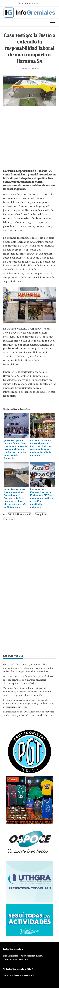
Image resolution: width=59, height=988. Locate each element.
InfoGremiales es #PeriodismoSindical (23, 956)
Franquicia (40, 514)
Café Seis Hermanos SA (19, 514)
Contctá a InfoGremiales (15, 959)
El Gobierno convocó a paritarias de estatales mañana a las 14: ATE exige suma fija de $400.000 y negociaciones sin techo (29, 703)
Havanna (8, 519)
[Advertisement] (29, 138)
